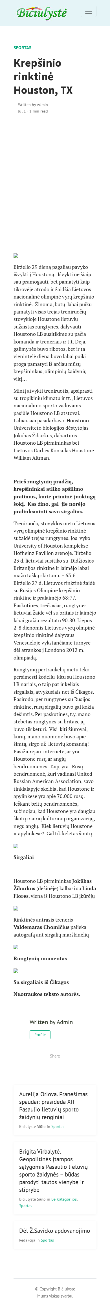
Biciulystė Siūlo (33, 1126)
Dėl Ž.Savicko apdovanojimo (54, 1230)
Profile (40, 1034)
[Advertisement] (55, 183)
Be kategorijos (64, 1199)
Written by (33, 104)
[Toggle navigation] (88, 11)
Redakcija (27, 1240)
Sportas (22, 47)
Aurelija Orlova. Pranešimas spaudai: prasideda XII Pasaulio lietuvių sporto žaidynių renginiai (53, 1105)
